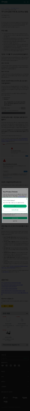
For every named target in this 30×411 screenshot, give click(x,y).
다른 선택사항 (14, 210)
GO (15, 206)
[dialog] (15, 205)
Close (26, 199)
